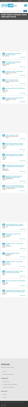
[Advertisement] (14, 37)
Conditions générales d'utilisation (10, 384)
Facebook (5, 394)
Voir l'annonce (23, 57)
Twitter (4, 397)
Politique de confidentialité (8, 387)
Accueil (4, 371)
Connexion (19, 1)
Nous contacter (6, 381)
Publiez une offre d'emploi (8, 374)
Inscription (25, 1)
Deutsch (10, 1)
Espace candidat (4, 1)
